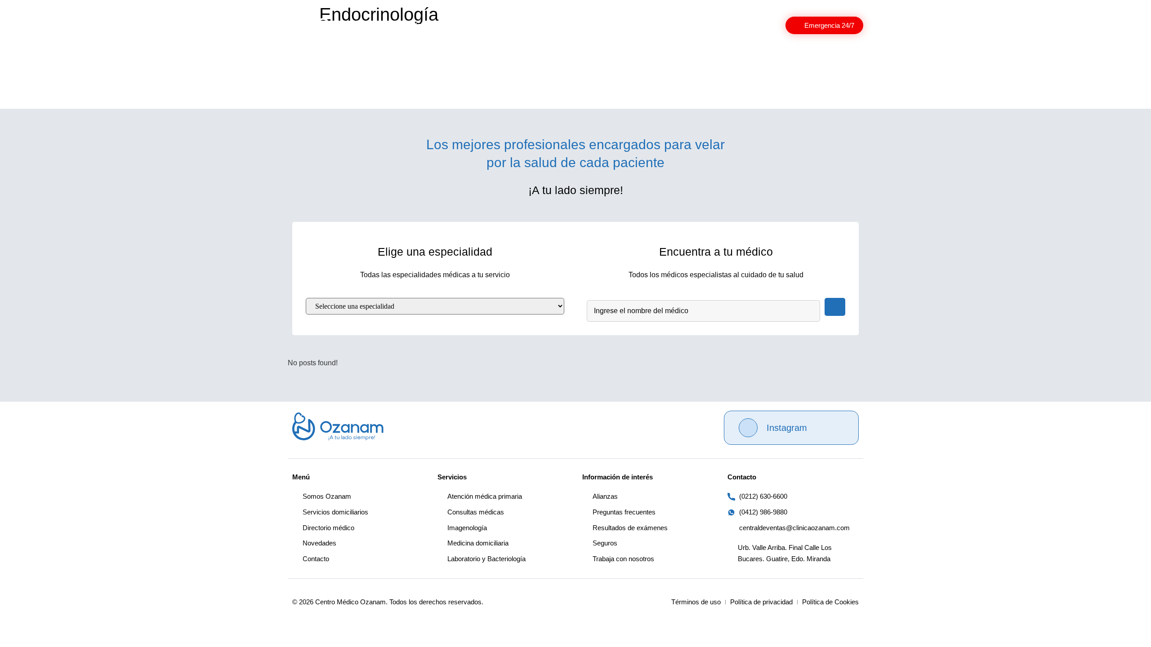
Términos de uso (696, 602)
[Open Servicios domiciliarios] (644, 25)
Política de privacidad (761, 602)
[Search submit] (835, 307)
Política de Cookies (830, 602)
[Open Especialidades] (556, 25)
